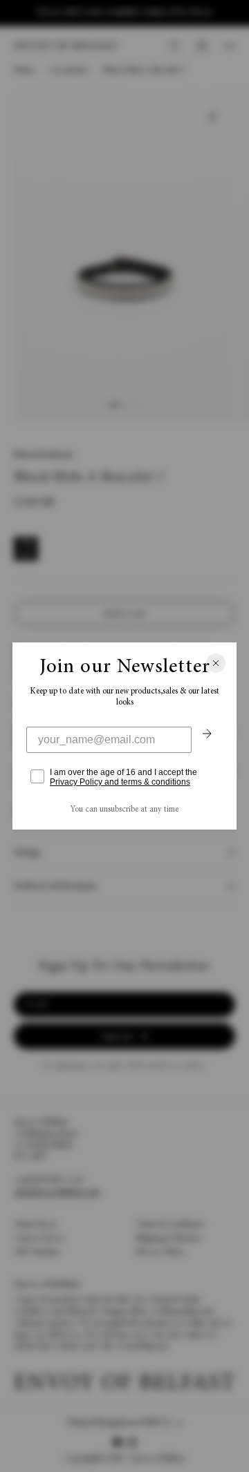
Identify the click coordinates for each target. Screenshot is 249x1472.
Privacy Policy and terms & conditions (120, 782)
